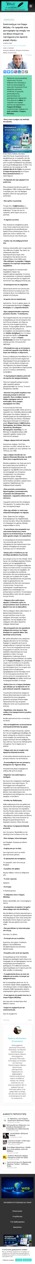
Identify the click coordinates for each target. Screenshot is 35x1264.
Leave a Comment (8, 48)
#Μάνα (5, 52)
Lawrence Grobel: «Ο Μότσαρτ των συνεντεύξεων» (19, 1142)
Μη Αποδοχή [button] (27, 1260)
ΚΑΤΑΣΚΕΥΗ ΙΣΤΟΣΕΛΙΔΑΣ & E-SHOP (17, 1202)
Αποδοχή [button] (18, 1260)
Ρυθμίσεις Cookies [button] (8, 1260)
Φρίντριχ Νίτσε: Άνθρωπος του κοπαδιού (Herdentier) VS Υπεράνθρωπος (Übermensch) (18, 1127)
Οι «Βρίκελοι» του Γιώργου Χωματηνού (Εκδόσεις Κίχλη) (18, 1119)
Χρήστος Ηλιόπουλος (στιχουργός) (14, 45)
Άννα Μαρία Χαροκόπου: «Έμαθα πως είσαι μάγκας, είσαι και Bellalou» (19, 1149)
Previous (6, 1020)
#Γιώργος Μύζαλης (9, 50)
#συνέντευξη (12, 52)
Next (30, 1020)
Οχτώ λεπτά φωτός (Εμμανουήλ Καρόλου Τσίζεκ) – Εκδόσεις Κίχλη (19, 1164)
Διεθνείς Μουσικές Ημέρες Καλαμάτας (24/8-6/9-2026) (18, 1156)
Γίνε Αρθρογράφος (17, 1222)
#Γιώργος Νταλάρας (22, 50)
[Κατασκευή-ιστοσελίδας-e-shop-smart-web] (17, 138)
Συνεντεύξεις (9, 19)
